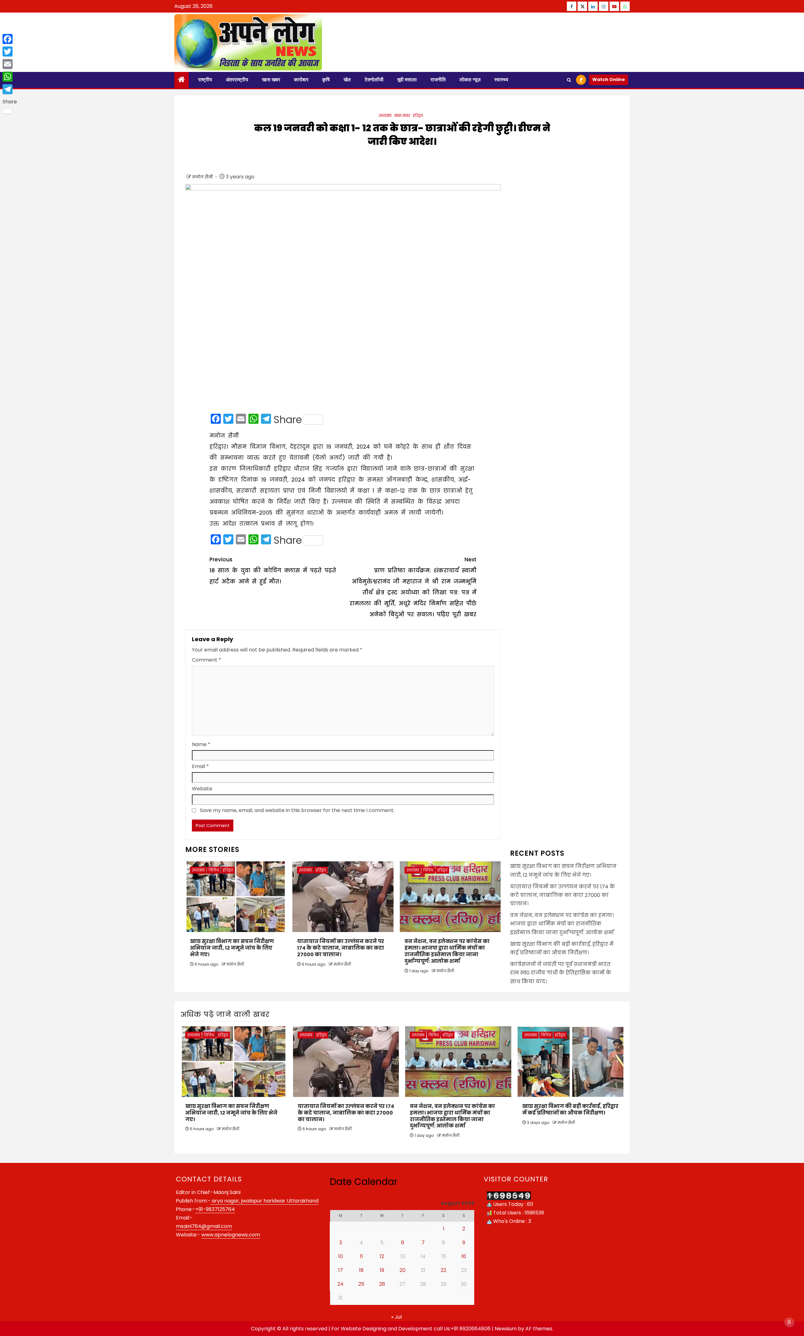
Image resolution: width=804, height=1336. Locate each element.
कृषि (326, 80)
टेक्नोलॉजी (374, 80)
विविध (214, 870)
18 (361, 1270)
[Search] (569, 80)
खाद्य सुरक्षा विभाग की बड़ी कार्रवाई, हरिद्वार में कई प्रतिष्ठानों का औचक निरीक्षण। (570, 1109)
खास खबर (271, 80)
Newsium (506, 1328)
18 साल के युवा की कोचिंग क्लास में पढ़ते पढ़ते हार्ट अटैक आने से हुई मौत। (272, 570)
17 (340, 1270)
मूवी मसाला (407, 80)
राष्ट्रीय (205, 80)
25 (361, 1284)
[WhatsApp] (9, 76)
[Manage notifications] (789, 1322)
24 (340, 1284)
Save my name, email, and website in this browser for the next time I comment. (297, 810)
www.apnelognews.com (230, 1234)
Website (202, 788)
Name (201, 744)
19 (382, 1270)
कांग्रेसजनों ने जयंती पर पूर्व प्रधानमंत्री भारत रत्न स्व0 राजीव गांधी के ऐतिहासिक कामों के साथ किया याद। (560, 973)
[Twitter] (9, 51)
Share (288, 420)
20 (402, 1270)
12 (382, 1256)
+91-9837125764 (215, 1209)
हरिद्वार (418, 115)
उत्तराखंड (385, 115)
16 (463, 1256)
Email (200, 766)
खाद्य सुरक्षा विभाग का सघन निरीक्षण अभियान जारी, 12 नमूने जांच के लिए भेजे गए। (232, 948)
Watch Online (608, 79)
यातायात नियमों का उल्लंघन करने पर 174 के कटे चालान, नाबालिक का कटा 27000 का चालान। (340, 948)
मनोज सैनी (203, 177)
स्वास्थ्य (501, 80)
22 (443, 1270)
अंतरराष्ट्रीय (237, 80)
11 (361, 1256)
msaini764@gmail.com (204, 1226)
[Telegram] (9, 89)
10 (340, 1256)
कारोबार (301, 80)
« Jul (396, 1317)
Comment (206, 659)
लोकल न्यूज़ (470, 80)
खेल (347, 80)
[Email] (9, 64)
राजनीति (438, 80)
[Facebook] (9, 39)
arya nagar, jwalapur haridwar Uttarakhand (264, 1200)
